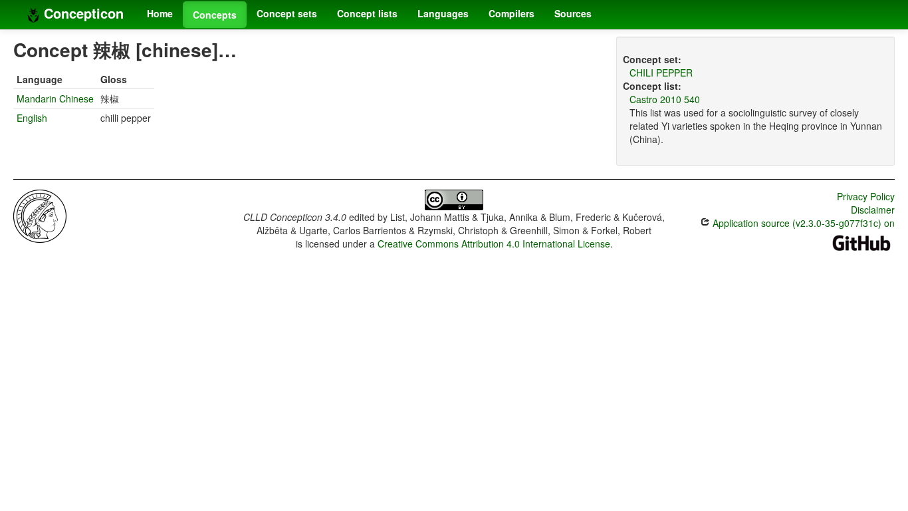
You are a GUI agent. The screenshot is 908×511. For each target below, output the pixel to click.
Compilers (511, 13)
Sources (573, 13)
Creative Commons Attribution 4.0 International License (494, 243)
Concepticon (82, 13)
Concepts (215, 14)
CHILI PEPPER (661, 72)
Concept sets (287, 13)
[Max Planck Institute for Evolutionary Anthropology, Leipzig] (39, 215)
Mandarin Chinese (55, 98)
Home (160, 13)
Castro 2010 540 (664, 99)
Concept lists (367, 13)
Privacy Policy (866, 196)
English (32, 117)
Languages (443, 13)
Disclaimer (873, 209)
